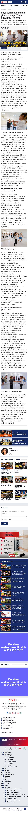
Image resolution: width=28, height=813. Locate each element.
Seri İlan (7, 776)
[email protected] (14, 709)
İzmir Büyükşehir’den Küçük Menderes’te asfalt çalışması (6, 499)
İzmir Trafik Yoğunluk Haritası (10, 722)
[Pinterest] (12, 713)
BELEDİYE (10, 9)
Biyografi (8, 779)
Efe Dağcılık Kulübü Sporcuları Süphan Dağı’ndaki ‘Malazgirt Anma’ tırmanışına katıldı (14, 810)
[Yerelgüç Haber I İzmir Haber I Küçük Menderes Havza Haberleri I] (6, 2)
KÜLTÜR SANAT (12, 761)
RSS (5, 739)
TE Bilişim (17, 744)
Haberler (3, 9)
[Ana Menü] (25, 2)
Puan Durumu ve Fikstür (9, 723)
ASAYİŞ (10, 6)
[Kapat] (27, 805)
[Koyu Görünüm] (21, 2)
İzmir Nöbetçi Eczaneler (9, 717)
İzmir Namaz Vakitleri (8, 720)
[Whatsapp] (20, 713)
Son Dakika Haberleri (8, 727)
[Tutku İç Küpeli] (4, 451)
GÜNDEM (3, 6)
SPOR (9, 765)
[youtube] (20, 749)
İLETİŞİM (4, 732)
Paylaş (4, 48)
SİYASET (16, 6)
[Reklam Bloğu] (14, 543)
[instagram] (15, 749)
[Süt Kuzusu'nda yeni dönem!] (21, 493)
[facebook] (6, 749)
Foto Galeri (8, 768)
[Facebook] (7, 713)
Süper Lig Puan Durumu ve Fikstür (17, 796)
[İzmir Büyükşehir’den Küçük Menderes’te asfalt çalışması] (7, 493)
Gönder (4, 523)
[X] (10, 713)
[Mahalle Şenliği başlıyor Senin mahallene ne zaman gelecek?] (21, 479)
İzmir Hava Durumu (7, 719)
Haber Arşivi (6, 728)
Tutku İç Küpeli (13, 450)
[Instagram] (15, 713)
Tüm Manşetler (6, 725)
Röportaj (7, 778)
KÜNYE (10, 732)
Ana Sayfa (8, 752)
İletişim (7, 785)
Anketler (8, 781)
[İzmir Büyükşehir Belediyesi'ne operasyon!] (21, 465)
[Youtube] (18, 713)
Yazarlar (7, 772)
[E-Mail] (10, 453)
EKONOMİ (10, 757)
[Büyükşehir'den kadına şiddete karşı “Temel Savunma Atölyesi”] (14, 38)
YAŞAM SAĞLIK (12, 767)
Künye (7, 783)
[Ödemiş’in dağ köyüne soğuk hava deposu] (7, 479)
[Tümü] (26, 664)
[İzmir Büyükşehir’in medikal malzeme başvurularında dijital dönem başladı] (7, 465)
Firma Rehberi (9, 774)
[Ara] (23, 2)
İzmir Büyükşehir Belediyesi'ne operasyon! (19, 471)
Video (7, 770)
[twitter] (10, 749)
